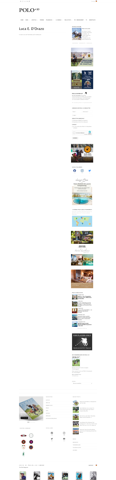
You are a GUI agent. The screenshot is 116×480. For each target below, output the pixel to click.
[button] (82, 328)
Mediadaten (75, 442)
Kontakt (93, 1)
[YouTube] (27, 1)
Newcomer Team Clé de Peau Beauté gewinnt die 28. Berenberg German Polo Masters (88, 431)
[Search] (29, 1)
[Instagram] (23, 1)
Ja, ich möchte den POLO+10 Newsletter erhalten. (82, 127)
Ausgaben (75, 450)
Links (47, 410)
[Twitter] (25, 1)
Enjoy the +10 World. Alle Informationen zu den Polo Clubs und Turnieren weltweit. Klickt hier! (82, 213)
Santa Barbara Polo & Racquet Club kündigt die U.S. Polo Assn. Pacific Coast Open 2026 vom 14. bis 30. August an (88, 424)
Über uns (48, 402)
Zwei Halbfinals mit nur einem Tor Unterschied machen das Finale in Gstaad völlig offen (87, 409)
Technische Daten (77, 447)
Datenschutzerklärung (51, 418)
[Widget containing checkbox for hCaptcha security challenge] (82, 132)
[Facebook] (21, 1)
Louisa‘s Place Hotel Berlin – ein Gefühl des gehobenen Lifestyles (85, 311)
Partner (48, 413)
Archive (73, 381)
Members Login (49, 405)
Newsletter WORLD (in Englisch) (80, 120)
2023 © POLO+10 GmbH (32, 465)
